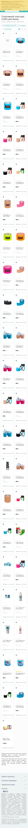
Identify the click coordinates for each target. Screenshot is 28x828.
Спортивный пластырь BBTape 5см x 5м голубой (20, 117)
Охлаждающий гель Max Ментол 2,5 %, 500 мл (20, 674)
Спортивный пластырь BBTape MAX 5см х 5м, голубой (20, 379)
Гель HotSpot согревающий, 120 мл (20, 641)
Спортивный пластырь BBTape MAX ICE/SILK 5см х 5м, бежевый (20, 477)
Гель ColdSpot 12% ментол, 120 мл (7, 641)
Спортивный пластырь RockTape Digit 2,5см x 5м (7, 575)
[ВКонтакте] (4, 791)
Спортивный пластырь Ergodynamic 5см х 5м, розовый (20, 215)
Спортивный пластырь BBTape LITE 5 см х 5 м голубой (7, 543)
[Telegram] (7, 791)
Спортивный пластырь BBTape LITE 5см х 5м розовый (20, 510)
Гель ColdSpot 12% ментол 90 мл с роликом (20, 608)
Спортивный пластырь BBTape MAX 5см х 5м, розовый (20, 575)
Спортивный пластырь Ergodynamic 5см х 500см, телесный (20, 281)
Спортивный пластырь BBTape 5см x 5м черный (7, 183)
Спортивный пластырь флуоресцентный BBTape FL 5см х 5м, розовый (7, 281)
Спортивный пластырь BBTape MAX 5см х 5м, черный (20, 445)
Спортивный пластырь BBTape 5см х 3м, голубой (7, 117)
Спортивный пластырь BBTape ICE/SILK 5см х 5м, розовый (7, 379)
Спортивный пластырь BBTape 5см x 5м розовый (7, 150)
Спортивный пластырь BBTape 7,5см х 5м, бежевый (7, 215)
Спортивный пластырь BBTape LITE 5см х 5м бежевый (20, 183)
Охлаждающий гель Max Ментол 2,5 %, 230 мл (7, 674)
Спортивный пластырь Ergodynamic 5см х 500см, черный (7, 314)
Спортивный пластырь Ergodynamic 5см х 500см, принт (20, 706)
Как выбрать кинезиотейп (10, 25)
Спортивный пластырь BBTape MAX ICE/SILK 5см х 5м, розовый (20, 412)
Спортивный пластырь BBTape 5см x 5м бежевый (20, 150)
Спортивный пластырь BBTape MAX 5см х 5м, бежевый (7, 412)
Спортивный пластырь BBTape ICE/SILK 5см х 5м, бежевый (20, 346)
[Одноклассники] (5, 791)
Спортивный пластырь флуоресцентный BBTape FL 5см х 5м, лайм (7, 248)
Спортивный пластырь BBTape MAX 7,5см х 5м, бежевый (7, 510)
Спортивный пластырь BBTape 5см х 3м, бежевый (20, 85)
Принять (10, 9)
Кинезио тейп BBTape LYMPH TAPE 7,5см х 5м (7, 739)
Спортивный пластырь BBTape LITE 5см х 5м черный (7, 706)
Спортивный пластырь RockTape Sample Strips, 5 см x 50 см (7, 477)
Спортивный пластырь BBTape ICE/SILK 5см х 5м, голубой (7, 346)
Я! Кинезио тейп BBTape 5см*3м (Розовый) (6, 52)
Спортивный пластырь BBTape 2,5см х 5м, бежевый (7, 85)
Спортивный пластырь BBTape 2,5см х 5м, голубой (20, 52)
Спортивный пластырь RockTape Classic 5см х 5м (20, 543)
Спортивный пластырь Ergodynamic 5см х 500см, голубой (20, 314)
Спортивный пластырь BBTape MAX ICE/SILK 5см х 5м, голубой (7, 445)
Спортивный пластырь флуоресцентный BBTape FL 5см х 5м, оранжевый (20, 248)
